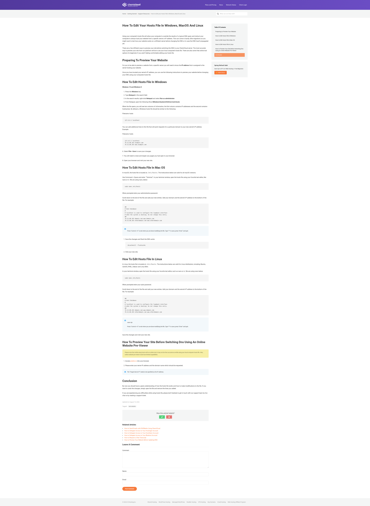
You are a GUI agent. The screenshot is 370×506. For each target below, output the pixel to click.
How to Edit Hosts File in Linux (224, 44)
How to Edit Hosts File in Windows (225, 36)
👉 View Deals (220, 72)
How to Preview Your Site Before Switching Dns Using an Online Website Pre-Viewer (229, 49)
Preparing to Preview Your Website (225, 31)
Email (124, 480)
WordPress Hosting (164, 502)
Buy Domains (212, 502)
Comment (125, 450)
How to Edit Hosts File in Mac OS (225, 40)
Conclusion (218, 55)
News (221, 5)
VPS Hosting (202, 502)
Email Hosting (221, 502)
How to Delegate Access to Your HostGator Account (141, 433)
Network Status (231, 5)
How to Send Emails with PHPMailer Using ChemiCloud (142, 428)
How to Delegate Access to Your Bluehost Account (140, 435)
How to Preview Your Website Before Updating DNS (140, 440)
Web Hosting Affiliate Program (237, 502)
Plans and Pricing (210, 5)
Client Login (243, 5)
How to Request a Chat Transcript (135, 438)
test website (132, 406)
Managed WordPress (178, 502)
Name (124, 471)
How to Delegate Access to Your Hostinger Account (141, 431)
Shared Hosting (152, 502)
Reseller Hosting (191, 502)
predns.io (133, 361)
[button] (162, 417)
